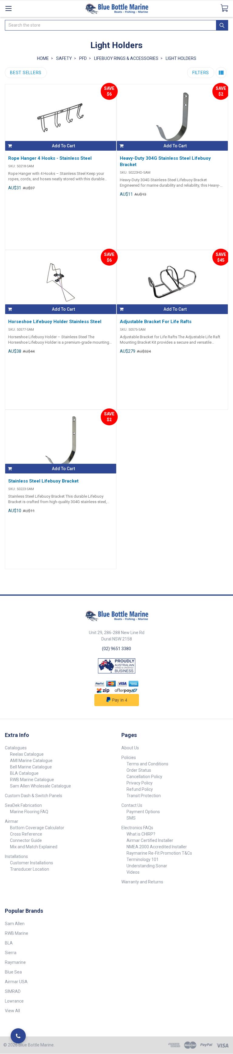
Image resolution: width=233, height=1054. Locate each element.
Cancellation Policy (144, 776)
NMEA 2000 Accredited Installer (157, 846)
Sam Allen (15, 923)
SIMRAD (13, 991)
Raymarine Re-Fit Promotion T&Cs (159, 853)
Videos (133, 872)
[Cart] (227, 8)
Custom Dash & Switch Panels (33, 795)
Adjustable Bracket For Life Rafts (155, 321)
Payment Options (143, 811)
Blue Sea (13, 972)
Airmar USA (16, 981)
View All (12, 1010)
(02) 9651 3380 (116, 648)
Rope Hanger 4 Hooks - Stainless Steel (50, 158)
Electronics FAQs (137, 827)
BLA (9, 943)
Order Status (139, 770)
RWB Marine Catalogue (32, 779)
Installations (16, 856)
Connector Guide (26, 840)
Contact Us (131, 805)
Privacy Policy (140, 783)
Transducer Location (29, 869)
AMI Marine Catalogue (31, 760)
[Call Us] (18, 1035)
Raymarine (15, 962)
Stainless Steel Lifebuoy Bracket (43, 481)
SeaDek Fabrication (23, 805)
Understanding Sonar (147, 865)
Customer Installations (31, 862)
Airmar (11, 821)
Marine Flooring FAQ (29, 811)
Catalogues (16, 747)
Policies (128, 757)
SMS (131, 818)
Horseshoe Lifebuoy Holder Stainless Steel (54, 321)
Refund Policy (140, 789)
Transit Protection (144, 795)
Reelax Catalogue (27, 754)
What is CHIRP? (141, 834)
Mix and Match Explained (33, 846)
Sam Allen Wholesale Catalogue (40, 786)
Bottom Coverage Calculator (37, 827)
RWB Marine (16, 933)
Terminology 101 (143, 859)
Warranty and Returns (142, 881)
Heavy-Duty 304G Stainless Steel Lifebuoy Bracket (165, 161)
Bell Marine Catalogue (31, 766)
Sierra (10, 952)
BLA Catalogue (24, 773)
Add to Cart (63, 145)
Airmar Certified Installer (150, 840)
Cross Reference (26, 834)
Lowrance (14, 1001)
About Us (130, 747)
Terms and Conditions (147, 763)
